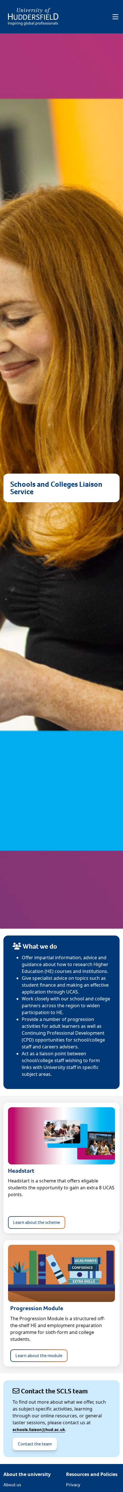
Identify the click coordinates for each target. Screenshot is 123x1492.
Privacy (73, 1485)
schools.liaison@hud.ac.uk (39, 1430)
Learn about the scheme (36, 1222)
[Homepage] (33, 17)
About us (12, 1485)
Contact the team (35, 1444)
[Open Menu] (115, 16)
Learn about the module (38, 1356)
